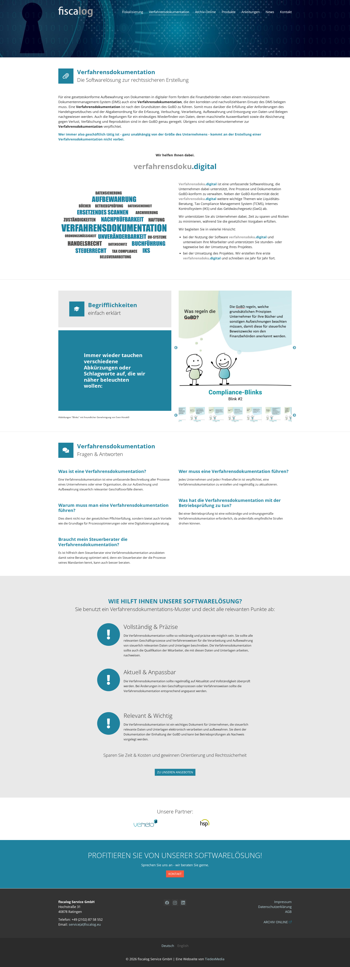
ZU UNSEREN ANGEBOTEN (175, 772)
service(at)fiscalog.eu (85, 924)
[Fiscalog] (75, 12)
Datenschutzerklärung (275, 907)
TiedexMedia (214, 959)
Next (294, 348)
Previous (176, 348)
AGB (288, 911)
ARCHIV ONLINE (276, 922)
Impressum (283, 902)
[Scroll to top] (344, 961)
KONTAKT (175, 874)
